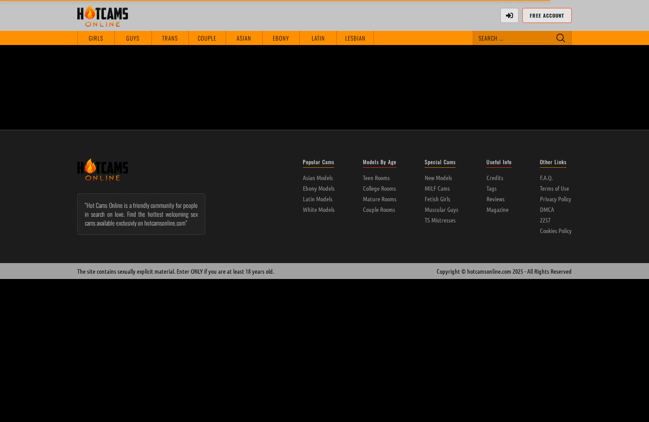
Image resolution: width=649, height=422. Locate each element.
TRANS (170, 38)
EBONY (281, 38)
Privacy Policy (555, 199)
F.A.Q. (546, 177)
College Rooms (379, 188)
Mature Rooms (379, 199)
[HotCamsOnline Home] (102, 15)
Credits (495, 177)
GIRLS (96, 38)
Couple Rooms (379, 209)
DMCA (547, 209)
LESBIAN (355, 38)
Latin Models (317, 199)
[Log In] (509, 15)
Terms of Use (554, 188)
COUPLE (207, 38)
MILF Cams (437, 188)
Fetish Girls (437, 199)
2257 (545, 220)
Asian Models (318, 177)
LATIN (318, 38)
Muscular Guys (441, 209)
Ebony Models (319, 188)
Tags (492, 188)
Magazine (498, 209)
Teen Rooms (376, 177)
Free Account (547, 15)
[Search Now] (560, 38)
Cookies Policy (556, 230)
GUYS (133, 38)
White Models (319, 209)
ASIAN (244, 38)
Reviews (496, 199)
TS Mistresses (440, 220)
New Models (438, 177)
